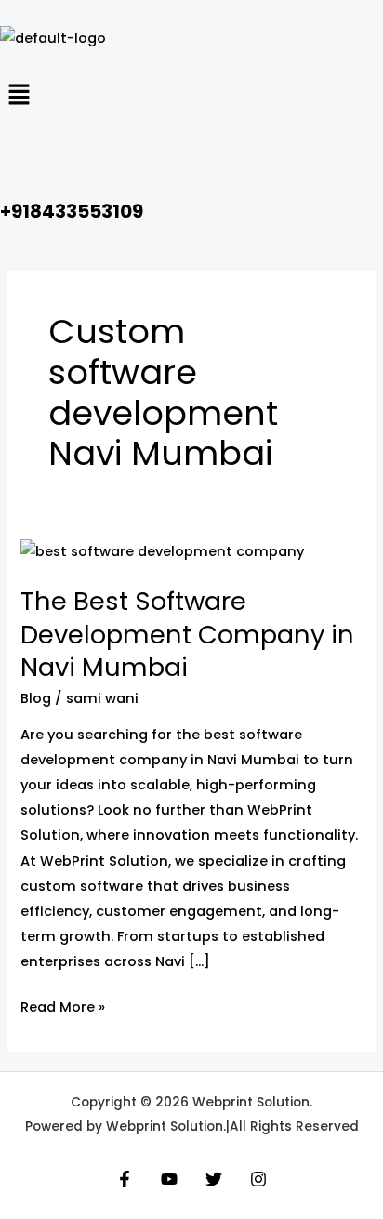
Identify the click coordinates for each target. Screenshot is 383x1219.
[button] (191, 96)
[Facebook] (124, 1179)
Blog (35, 698)
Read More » (62, 1005)
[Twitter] (213, 1179)
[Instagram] (258, 1179)
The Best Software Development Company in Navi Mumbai (187, 634)
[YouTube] (169, 1179)
